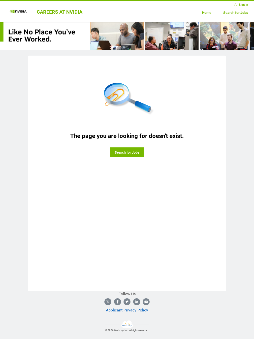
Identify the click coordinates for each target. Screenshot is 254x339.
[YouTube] (146, 301)
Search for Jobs (235, 13)
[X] (107, 301)
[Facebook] (117, 301)
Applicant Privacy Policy (127, 310)
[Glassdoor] (127, 301)
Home (206, 13)
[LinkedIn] (136, 301)
